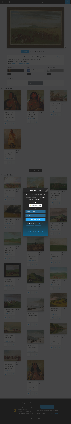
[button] (35, 205)
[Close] (46, 190)
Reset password (39, 231)
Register (30, 231)
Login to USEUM (36, 219)
